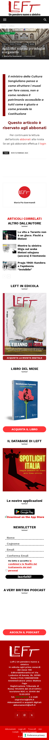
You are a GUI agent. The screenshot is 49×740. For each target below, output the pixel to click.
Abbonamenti (10, 729)
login (43, 143)
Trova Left (32, 729)
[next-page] (8, 276)
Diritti (12, 44)
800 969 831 (22, 697)
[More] (34, 66)
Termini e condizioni (24, 707)
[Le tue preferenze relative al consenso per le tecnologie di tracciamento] (35, 735)
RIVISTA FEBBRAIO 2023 (19, 153)
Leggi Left (22, 729)
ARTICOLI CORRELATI (24, 218)
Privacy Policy (24, 710)
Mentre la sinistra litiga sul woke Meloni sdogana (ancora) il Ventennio (32, 250)
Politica (18, 44)
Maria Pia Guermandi (13, 56)
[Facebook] (7, 66)
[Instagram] (24, 715)
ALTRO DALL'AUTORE (24, 223)
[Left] (24, 8)
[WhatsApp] (25, 66)
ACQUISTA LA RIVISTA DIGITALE (24, 358)
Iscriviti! (24, 577)
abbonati (25, 139)
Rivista (25, 44)
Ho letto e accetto (22, 565)
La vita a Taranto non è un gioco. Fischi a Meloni (32, 235)
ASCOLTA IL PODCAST (24, 632)
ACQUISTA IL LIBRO (25, 429)
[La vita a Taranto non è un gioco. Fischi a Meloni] (9, 235)
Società (32, 44)
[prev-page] (4, 276)
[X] (16, 66)
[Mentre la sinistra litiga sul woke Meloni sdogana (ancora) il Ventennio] (9, 248)
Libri (40, 729)
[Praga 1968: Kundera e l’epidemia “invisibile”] (9, 265)
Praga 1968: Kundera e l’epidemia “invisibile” (31, 266)
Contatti (15, 732)
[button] (4, 19)
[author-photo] (24, 198)
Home (3, 26)
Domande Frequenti (29, 732)
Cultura (11, 26)
